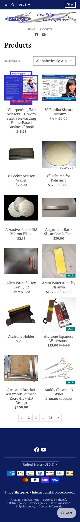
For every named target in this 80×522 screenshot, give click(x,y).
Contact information (51, 506)
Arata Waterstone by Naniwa (58, 285)
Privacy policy (38, 503)
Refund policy (17, 503)
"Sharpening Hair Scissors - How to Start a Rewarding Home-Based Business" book (21, 118)
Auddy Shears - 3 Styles (59, 392)
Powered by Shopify (55, 499)
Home (31, 29)
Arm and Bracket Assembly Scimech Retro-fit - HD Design (21, 396)
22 (50, 418)
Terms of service (61, 503)
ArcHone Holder (21, 336)
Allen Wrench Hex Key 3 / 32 (21, 285)
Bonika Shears (30, 499)
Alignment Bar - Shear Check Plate (58, 231)
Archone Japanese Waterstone (58, 338)
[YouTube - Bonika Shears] (44, 35)
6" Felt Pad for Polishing (58, 178)
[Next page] (58, 417)
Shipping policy (25, 506)
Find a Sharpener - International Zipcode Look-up (40, 492)
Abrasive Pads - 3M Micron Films (21, 231)
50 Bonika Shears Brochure (58, 112)
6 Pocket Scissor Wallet (21, 178)
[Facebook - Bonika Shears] (36, 35)
